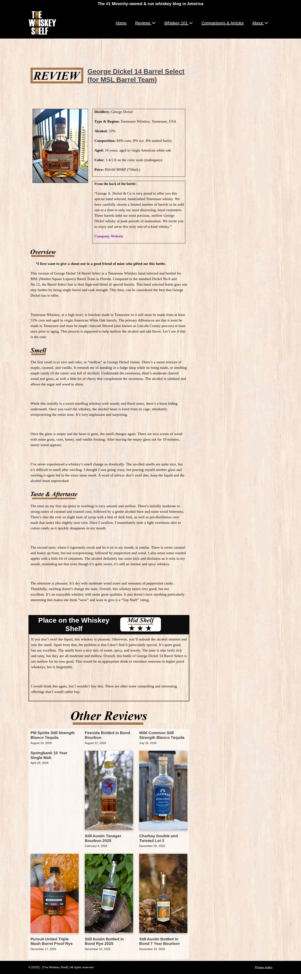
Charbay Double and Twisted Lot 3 (158, 838)
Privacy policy (264, 967)
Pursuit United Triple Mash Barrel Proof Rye (52, 941)
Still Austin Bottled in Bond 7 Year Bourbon (159, 941)
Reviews (143, 23)
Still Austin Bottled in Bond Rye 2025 (104, 941)
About (258, 23)
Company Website (108, 236)
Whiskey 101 (176, 23)
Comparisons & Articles (222, 23)
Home (121, 23)
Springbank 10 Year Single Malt (49, 755)
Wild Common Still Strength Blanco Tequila (161, 735)
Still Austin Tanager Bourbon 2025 (103, 838)
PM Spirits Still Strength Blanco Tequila (53, 735)
